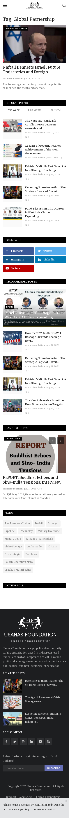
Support (11, 797)
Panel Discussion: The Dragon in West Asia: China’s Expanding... (44, 212)
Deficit (39, 523)
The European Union (17, 523)
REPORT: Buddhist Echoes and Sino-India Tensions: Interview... (32, 480)
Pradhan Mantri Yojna (18, 569)
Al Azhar (53, 546)
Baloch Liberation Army (19, 562)
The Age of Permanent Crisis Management (42, 699)
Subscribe (53, 768)
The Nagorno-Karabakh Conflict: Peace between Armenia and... (40, 124)
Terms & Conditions (48, 797)
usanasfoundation (13, 78)
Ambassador (35, 546)
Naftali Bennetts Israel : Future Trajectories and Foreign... (31, 69)
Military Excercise (49, 531)
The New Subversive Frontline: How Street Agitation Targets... (44, 402)
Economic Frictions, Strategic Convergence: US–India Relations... (43, 717)
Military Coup (13, 538)
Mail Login (25, 797)
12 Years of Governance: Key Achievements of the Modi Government (43, 149)
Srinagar (53, 523)
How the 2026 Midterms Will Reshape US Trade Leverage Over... (43, 337)
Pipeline (10, 531)
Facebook (31, 554)
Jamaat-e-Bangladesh (39, 538)
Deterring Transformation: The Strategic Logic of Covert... (45, 189)
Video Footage (13, 546)
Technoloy (26, 531)
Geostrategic (12, 554)
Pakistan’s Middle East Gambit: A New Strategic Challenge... (45, 168)
